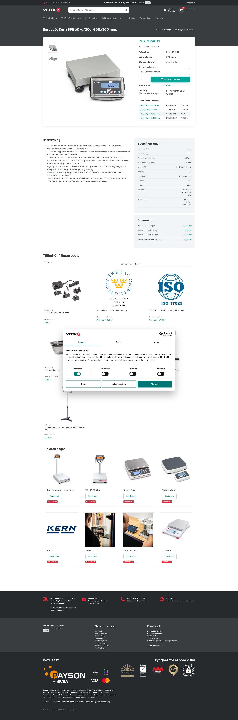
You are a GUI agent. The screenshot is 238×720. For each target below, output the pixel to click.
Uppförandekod (101, 643)
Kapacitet (93, 18)
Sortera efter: (126, 264)
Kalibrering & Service (111, 18)
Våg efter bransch (72, 18)
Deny (83, 384)
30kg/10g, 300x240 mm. (149, 105)
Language (190, 3)
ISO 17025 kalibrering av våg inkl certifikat (167, 310)
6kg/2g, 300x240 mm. (148, 110)
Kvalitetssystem (101, 641)
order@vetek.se (171, 641)
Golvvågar (48, 425)
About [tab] (156, 342)
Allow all (154, 384)
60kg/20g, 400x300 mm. (149, 114)
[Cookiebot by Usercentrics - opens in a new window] (161, 334)
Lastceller (130, 18)
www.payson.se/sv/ (87, 697)
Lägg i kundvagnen (172, 79)
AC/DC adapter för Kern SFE (56, 313)
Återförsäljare (100, 648)
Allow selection (119, 384)
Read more (54, 496)
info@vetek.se (93, 603)
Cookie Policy (100, 636)
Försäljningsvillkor (102, 633)
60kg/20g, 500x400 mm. (149, 118)
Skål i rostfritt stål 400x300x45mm (60, 370)
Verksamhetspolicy (102, 645)
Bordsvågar (166, 30)
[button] (188, 670)
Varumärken (145, 18)
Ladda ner (188, 226)
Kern (168, 85)
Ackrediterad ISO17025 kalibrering (111, 310)
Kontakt (153, 626)
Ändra (147, 3)
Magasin (159, 18)
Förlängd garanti (149, 67)
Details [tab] (119, 342)
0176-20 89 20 (154, 638)
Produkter (50, 18)
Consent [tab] (82, 342)
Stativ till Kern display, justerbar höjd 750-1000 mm (65, 428)
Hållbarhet (99, 638)
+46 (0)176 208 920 (61, 3)
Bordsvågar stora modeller (185, 30)
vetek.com (190, 601)
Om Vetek (98, 631)
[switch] (105, 374)
